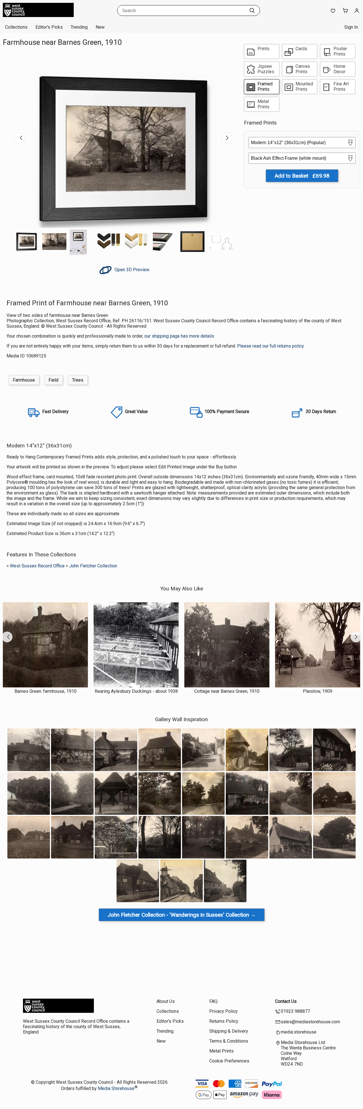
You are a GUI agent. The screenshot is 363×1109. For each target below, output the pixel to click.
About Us (166, 1001)
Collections (16, 27)
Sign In (351, 27)
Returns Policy (223, 1021)
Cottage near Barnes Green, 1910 (226, 691)
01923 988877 (295, 1011)
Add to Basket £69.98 (302, 175)
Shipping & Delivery (228, 1031)
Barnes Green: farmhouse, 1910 (45, 691)
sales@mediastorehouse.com (310, 1021)
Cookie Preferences (229, 1061)
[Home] (38, 15)
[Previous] (19, 137)
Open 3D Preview (131, 269)
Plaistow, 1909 (317, 691)
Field (53, 380)
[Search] (252, 10)
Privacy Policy (223, 1011)
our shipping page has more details (179, 336)
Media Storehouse (116, 1088)
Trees (77, 380)
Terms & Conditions (228, 1041)
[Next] (226, 137)
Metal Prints (221, 1051)
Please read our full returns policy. (271, 346)
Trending (79, 27)
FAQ (213, 1001)
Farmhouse (24, 380)
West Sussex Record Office (37, 566)
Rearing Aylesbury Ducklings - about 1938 (136, 691)
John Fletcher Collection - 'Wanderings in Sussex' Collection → (181, 915)
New (100, 27)
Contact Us (286, 1001)
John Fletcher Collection (93, 566)
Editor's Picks (49, 27)
